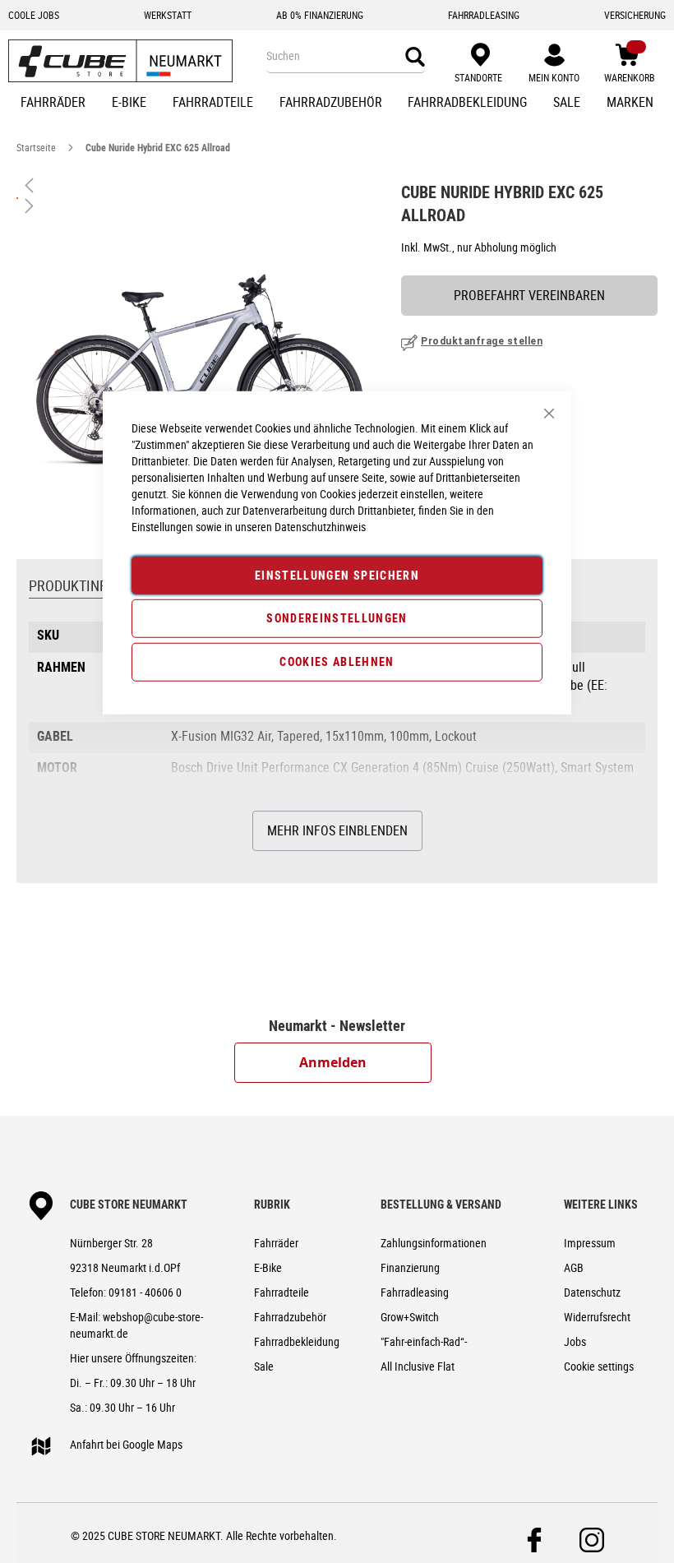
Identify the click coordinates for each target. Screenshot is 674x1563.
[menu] (337, 103)
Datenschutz (592, 1292)
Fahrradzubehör (290, 1317)
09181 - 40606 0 (145, 1292)
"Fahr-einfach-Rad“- (424, 1341)
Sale (264, 1366)
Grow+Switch (410, 1317)
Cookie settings (599, 1366)
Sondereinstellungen (337, 618)
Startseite (36, 147)
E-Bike (268, 1267)
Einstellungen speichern (337, 574)
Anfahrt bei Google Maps (126, 1444)
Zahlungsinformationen (434, 1243)
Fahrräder (276, 1243)
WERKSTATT (168, 14)
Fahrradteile (281, 1292)
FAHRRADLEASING (483, 14)
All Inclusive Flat (418, 1366)
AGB (574, 1267)
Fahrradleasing (415, 1292)
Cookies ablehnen (337, 661)
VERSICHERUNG (635, 14)
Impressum (590, 1243)
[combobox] (345, 56)
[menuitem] (53, 103)
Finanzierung (410, 1267)
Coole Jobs (33, 14)
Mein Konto (554, 77)
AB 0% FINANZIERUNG (319, 14)
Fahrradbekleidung (296, 1341)
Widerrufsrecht (597, 1317)
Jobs (575, 1341)
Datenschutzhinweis (320, 526)
